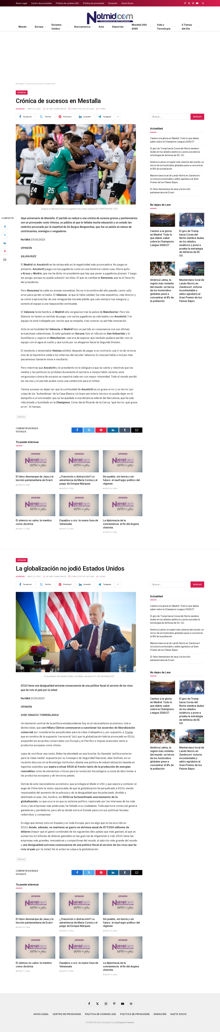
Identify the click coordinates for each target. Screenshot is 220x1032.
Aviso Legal (21, 3)
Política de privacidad (93, 3)
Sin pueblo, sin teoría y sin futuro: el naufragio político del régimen (121, 480)
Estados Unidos (57, 26)
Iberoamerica (82, 26)
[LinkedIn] (5, 243)
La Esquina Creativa (124, 1022)
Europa (39, 26)
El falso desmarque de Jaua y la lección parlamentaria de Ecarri (34, 478)
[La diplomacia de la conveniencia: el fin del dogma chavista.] (122, 505)
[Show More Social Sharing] (118, 116)
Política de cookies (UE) (67, 3)
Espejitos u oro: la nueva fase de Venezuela (78, 522)
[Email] (5, 259)
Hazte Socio (127, 3)
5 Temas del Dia (187, 26)
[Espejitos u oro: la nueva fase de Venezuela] (79, 505)
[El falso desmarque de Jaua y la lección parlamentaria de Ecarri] (35, 461)
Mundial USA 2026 (139, 26)
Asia (101, 26)
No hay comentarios (56, 109)
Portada (19, 84)
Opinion (21, 92)
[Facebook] (5, 226)
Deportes (118, 26)
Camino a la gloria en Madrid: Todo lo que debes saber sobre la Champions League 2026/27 (162, 238)
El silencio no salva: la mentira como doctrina (34, 522)
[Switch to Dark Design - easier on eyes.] (202, 3)
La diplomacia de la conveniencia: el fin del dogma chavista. (121, 524)
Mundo (23, 26)
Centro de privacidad (41, 3)
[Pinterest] (5, 251)
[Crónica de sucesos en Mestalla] (76, 203)
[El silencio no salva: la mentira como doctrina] (35, 505)
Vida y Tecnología (163, 26)
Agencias (20, 109)
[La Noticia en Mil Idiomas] (110, 18)
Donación (112, 3)
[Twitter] (5, 235)
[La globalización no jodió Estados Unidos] (76, 671)
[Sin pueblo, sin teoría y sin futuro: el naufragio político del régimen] (122, 461)
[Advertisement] (110, 56)
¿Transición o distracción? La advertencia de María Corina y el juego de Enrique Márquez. (78, 480)
